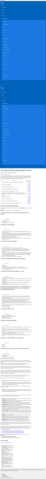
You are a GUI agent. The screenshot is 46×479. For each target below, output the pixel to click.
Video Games (5, 75)
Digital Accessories (6, 38)
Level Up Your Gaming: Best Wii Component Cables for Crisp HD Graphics (12, 430)
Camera (4, 41)
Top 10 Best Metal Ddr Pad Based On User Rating (8, 436)
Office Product (5, 44)
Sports (4, 21)
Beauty (3, 94)
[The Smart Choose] (4, 1)
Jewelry (4, 58)
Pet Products (5, 64)
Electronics (3, 12)
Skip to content (2, 0)
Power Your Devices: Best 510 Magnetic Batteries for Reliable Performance (13, 432)
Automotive (4, 91)
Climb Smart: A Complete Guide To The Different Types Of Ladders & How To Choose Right (7, 450)
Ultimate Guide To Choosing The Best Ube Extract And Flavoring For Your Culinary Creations (7, 455)
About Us (3, 474)
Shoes (4, 154)
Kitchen (4, 117)
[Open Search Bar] (1, 166)
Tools (4, 35)
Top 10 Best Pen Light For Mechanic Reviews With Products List (10, 437)
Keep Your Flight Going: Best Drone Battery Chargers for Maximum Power (12, 431)
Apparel (4, 55)
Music (4, 78)
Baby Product (5, 137)
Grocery (4, 61)
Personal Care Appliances (7, 134)
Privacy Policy (4, 475)
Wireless (5, 114)
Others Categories (5, 18)
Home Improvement (6, 24)
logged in (5, 442)
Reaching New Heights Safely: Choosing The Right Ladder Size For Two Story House (7, 463)
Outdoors (3, 15)
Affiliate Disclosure (5, 476)
